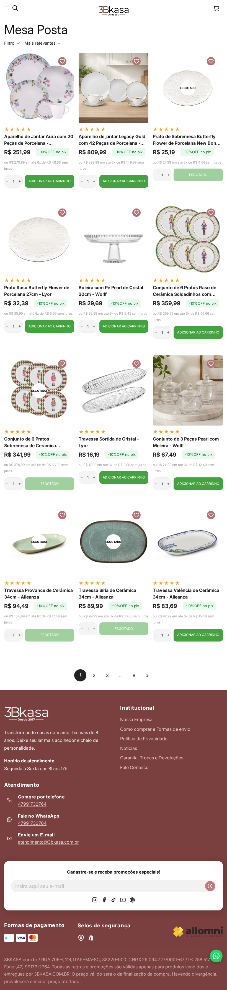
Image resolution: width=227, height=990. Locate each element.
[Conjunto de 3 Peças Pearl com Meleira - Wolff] (188, 390)
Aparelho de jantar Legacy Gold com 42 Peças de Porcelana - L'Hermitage (112, 140)
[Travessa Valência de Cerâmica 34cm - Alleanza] (188, 542)
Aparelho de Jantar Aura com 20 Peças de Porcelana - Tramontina (38, 140)
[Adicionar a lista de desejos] (62, 61)
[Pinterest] (132, 900)
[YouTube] (123, 900)
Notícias (128, 748)
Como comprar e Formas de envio (155, 729)
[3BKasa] (113, 10)
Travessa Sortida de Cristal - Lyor (109, 442)
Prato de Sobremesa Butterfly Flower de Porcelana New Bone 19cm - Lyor (186, 140)
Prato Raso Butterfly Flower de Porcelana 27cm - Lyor (36, 291)
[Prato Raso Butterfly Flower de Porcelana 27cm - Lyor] (39, 239)
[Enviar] (210, 886)
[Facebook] (104, 900)
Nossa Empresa (136, 719)
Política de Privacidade (143, 738)
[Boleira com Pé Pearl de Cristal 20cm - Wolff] (114, 239)
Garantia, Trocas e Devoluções (151, 757)
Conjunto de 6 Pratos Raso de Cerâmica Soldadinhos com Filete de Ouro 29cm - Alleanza (185, 291)
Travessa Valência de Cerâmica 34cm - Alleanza (186, 593)
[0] (216, 8)
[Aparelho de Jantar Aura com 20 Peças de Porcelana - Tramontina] (39, 88)
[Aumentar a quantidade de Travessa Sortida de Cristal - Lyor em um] (94, 477)
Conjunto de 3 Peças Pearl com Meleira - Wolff (186, 442)
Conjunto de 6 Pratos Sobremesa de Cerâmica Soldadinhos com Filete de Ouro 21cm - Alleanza (38, 442)
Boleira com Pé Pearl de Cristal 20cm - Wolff (111, 291)
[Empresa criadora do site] (198, 932)
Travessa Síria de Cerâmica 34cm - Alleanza (107, 593)
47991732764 (32, 804)
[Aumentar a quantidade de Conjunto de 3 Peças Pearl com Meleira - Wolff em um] (168, 484)
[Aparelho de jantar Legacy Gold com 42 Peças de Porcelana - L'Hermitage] (114, 88)
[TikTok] (113, 900)
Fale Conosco (134, 767)
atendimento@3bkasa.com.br (48, 842)
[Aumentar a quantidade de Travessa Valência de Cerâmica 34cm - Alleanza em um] (168, 635)
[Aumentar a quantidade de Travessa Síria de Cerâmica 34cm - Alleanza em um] (94, 629)
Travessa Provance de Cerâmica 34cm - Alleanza (38, 593)
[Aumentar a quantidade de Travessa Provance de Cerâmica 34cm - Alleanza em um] (19, 635)
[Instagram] (94, 900)
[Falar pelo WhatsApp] (216, 956)
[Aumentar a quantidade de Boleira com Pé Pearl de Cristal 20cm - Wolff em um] (94, 326)
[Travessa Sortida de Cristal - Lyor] (114, 390)
